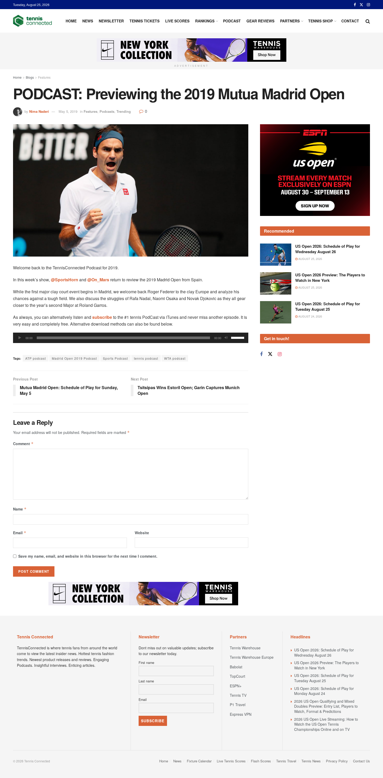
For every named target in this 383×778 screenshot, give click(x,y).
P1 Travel (237, 704)
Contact (350, 20)
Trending (123, 111)
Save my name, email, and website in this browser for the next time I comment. (87, 556)
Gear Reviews (260, 20)
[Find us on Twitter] (361, 4)
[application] (130, 338)
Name (20, 509)
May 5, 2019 (68, 111)
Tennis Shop (320, 20)
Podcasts (107, 111)
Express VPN (240, 714)
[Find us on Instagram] (368, 4)
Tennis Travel (286, 760)
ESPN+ (236, 685)
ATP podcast (35, 358)
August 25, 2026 (310, 259)
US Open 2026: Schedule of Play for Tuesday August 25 (327, 306)
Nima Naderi (39, 111)
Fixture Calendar (199, 760)
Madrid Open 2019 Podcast (74, 358)
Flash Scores (261, 760)
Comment (23, 443)
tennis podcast (146, 358)
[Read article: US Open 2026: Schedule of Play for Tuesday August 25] (275, 312)
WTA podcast (175, 358)
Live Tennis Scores (231, 760)
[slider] (238, 337)
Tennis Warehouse (245, 647)
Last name (146, 681)
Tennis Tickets (144, 20)
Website (142, 532)
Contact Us (361, 760)
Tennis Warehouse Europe (252, 657)
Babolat (236, 666)
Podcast (232, 20)
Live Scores (177, 20)
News (87, 20)
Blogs (30, 77)
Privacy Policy (337, 760)
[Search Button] (368, 20)
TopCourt (237, 676)
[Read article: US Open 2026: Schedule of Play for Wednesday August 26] (275, 255)
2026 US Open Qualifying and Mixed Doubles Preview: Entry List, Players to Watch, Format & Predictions (326, 706)
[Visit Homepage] (32, 21)
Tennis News (311, 760)
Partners (290, 20)
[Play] (19, 337)
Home (71, 20)
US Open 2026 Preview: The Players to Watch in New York (330, 277)
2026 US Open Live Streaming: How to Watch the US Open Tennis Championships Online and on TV (326, 724)
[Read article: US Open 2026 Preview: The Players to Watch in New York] (275, 283)
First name (146, 662)
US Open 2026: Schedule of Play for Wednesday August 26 (327, 248)
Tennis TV (238, 695)
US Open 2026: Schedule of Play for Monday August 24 (324, 691)
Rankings (204, 20)
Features (44, 77)
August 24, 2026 (310, 316)
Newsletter (111, 20)
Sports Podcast (115, 358)
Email (19, 532)
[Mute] (226, 337)
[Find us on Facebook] (355, 4)
